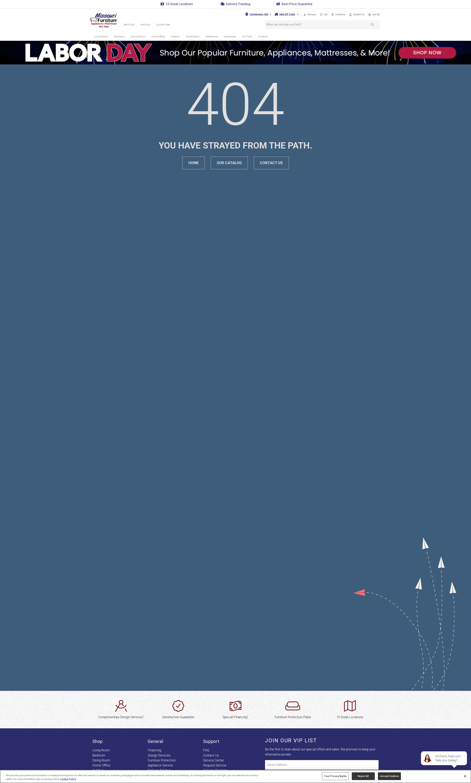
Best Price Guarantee (297, 4)
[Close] (465, 776)
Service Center (213, 760)
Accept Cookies (389, 776)
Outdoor (175, 36)
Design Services (159, 755)
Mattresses (212, 36)
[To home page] (103, 20)
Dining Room (138, 36)
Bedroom (119, 36)
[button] (305, 15)
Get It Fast (129, 24)
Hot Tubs (247, 36)
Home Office (158, 36)
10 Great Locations (179, 4)
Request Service (214, 765)
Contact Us (271, 163)
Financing (154, 750)
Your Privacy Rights (335, 776)
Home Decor (193, 36)
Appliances (230, 36)
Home (193, 163)
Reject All (363, 776)
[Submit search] (372, 24)
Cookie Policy (68, 779)
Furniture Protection (162, 760)
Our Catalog (229, 163)
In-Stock (263, 36)
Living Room (101, 36)
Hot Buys (145, 24)
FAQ (206, 750)
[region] (235, 776)
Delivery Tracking (238, 4)
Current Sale (163, 24)
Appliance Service (160, 765)
